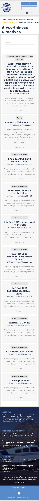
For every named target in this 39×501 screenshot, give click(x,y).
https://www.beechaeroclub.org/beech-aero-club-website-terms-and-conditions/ (17, 446)
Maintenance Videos (19, 154)
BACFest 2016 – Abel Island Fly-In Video (19, 224)
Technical (11, 20)
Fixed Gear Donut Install (19, 351)
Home (4, 20)
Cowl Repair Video (19, 380)
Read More (19, 111)
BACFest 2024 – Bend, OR (19, 122)
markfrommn (16, 125)
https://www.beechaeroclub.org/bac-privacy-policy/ (18, 436)
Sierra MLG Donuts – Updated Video (19, 192)
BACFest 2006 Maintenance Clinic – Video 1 (19, 291)
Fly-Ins (19, 118)
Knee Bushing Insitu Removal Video (19, 160)
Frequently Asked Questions (17, 57)
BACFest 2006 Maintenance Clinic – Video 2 (19, 256)
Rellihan (16, 94)
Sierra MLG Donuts (19, 322)
